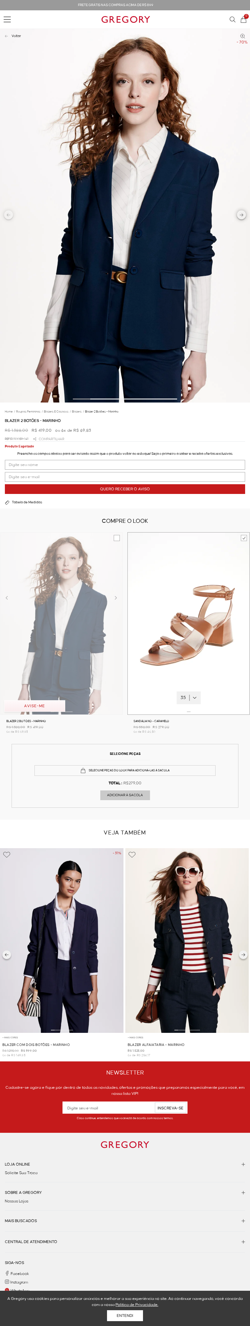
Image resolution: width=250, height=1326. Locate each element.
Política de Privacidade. (137, 1305)
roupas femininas (29, 411)
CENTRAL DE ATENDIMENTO (31, 1242)
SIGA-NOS (14, 1263)
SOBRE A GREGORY (23, 1193)
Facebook (20, 1274)
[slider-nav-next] (241, 215)
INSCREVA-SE (171, 1108)
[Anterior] (6, 955)
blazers (78, 411)
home (10, 411)
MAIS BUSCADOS (21, 1221)
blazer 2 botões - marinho (102, 411)
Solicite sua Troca (21, 1173)
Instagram (19, 1282)
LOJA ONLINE (17, 1164)
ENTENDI (125, 1316)
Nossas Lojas (16, 1201)
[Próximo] (243, 955)
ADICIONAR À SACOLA (125, 795)
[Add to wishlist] (6, 854)
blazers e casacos (57, 411)
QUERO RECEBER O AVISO (125, 489)
